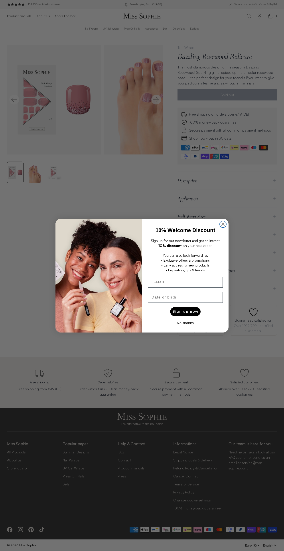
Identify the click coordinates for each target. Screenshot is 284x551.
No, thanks (185, 323)
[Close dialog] (223, 224)
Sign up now (185, 311)
